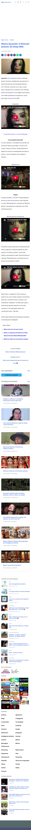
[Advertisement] (15, 21)
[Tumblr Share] (14, 55)
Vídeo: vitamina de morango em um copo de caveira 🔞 (18, 617)
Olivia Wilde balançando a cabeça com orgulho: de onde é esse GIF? (14, 518)
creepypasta (13, 78)
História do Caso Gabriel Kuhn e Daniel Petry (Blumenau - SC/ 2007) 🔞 (19, 608)
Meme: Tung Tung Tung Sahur (12, 565)
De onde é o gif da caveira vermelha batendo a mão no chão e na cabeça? (14, 494)
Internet (11, 98)
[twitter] (18, 2)
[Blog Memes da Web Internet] (5, 671)
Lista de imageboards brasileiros (17, 584)
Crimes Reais (11, 605)
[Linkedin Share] (11, 55)
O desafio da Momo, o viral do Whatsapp (15, 134)
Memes (10, 650)
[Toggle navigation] (28, 2)
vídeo (9, 200)
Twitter (10, 596)
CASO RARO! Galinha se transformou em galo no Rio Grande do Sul (19, 795)
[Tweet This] (5, 55)
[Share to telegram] (20, 55)
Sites (10, 581)
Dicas (10, 589)
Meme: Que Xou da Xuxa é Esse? (13, 329)
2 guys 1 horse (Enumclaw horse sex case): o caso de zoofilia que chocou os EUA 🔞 (19, 645)
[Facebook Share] (2, 55)
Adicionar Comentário (12, 375)
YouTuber (15, 197)
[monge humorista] (5, 680)
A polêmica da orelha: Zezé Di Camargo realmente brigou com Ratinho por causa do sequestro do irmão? (19, 788)
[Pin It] (8, 55)
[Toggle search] (26, 2)
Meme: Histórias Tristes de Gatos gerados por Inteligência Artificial (15, 542)
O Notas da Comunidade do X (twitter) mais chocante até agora (19, 660)
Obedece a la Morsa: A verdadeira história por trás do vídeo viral (13, 399)
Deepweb (10, 92)
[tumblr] (20, 2)
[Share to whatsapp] (17, 55)
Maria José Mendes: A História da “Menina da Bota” (13, 447)
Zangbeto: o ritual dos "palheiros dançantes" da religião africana (17, 635)
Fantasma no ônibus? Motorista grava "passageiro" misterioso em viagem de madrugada (19, 781)
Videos (10, 614)
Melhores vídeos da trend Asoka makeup (16, 339)
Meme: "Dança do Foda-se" (16, 652)
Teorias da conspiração (14, 632)
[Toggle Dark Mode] (23, 2)
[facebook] (15, 2)
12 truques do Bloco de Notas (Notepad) (19, 591)
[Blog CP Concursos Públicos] (15, 671)
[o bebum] (23, 680)
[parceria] (14, 680)
